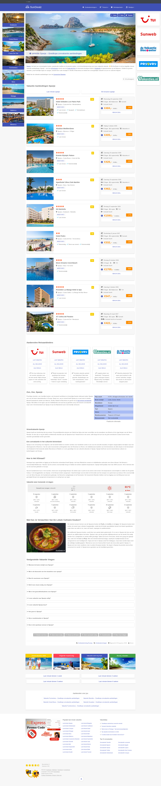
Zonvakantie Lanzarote (124, 742)
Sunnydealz (57, 771)
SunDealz (48, 770)
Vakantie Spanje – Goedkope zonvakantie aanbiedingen (57, 53)
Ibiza (13, 82)
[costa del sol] (13, 46)
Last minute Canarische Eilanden (71, 739)
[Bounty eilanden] (122, 663)
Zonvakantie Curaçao (123, 753)
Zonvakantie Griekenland (106, 753)
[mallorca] (13, 103)
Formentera (13, 68)
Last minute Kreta (85, 746)
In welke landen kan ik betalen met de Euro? (113, 734)
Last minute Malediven (87, 736)
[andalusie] (13, 18)
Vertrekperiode (117, 7)
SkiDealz (54, 770)
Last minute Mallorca (68, 736)
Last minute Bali (67, 744)
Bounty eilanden (122, 656)
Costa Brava (13, 39)
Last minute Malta (85, 749)
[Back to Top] (81, 778)
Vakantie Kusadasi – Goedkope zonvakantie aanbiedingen (100, 702)
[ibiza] (13, 75)
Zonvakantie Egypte (123, 745)
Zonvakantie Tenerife (105, 742)
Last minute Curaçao (68, 728)
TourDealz (60, 770)
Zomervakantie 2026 (39, 656)
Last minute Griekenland (69, 726)
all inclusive (37, 364)
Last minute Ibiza (67, 733)
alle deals (37, 368)
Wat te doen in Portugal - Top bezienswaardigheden (115, 729)
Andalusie (13, 25)
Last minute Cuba (85, 741)
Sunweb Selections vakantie (109, 726)
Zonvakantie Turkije (105, 750)
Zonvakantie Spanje (105, 747)
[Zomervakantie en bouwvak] (39, 663)
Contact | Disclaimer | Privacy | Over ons (51, 775)
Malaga (13, 96)
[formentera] (13, 61)
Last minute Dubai (85, 728)
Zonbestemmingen (90, 7)
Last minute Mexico (86, 744)
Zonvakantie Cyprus (123, 747)
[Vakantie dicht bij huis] (94, 663)
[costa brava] (13, 32)
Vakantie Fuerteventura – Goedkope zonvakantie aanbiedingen (80, 706)
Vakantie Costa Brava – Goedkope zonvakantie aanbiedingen (61, 702)
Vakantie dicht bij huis (94, 656)
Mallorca (13, 110)
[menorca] (13, 118)
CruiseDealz (67, 770)
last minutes (37, 360)
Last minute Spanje (67, 723)
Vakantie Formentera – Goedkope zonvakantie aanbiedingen (61, 698)
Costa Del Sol (13, 53)
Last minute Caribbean (87, 726)
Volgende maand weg (66, 656)
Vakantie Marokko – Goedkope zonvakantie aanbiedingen (100, 698)
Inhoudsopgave (129, 79)
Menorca (13, 124)
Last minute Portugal (68, 731)
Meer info (60, 107)
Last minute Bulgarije (86, 723)
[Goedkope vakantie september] (66, 663)
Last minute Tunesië (86, 752)
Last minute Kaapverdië (69, 746)
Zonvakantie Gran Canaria (125, 750)
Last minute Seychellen (87, 739)
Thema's (104, 7)
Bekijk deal (117, 112)
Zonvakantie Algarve (105, 745)
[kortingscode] (43, 728)
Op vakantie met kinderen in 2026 (110, 732)
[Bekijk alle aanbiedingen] (148, 19)
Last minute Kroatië (67, 752)
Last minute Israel (85, 731)
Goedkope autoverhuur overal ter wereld (112, 723)
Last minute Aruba (67, 749)
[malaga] (13, 89)
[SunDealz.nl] (33, 765)
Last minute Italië (85, 733)
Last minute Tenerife (68, 741)
